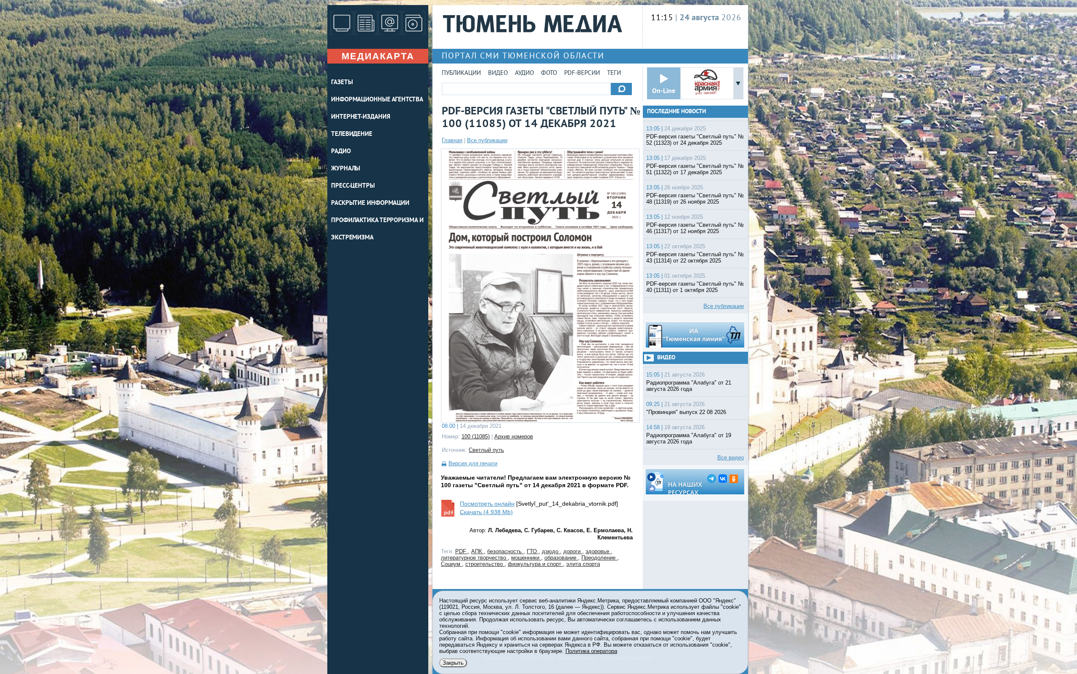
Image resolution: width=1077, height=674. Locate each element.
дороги (572, 551)
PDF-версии (582, 73)
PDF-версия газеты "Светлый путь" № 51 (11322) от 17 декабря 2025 (695, 169)
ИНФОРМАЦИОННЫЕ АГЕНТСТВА (377, 100)
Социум (451, 564)
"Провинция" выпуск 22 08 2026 (686, 412)
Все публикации (487, 140)
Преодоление (599, 558)
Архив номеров (513, 436)
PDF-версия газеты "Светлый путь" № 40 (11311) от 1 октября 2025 (695, 287)
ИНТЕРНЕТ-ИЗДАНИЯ (360, 117)
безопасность (505, 551)
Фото (549, 73)
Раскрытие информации (370, 203)
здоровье (598, 551)
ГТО (532, 551)
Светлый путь (486, 450)
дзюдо (551, 551)
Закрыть (453, 663)
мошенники (526, 558)
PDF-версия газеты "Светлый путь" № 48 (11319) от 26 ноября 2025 (695, 198)
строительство (484, 564)
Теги (614, 73)
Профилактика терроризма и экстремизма (377, 229)
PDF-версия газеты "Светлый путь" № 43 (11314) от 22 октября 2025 (695, 257)
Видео (498, 73)
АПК (477, 551)
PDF (461, 551)
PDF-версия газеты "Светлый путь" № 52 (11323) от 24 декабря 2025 (695, 139)
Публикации (461, 73)
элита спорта (583, 564)
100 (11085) (476, 436)
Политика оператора (591, 651)
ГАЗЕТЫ (342, 83)
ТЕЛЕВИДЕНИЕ (351, 134)
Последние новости (676, 111)
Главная (452, 140)
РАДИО (341, 152)
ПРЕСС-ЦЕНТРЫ (353, 186)
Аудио (524, 73)
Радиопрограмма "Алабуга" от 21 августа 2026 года (688, 385)
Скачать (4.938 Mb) (486, 512)
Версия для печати (472, 463)
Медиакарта (378, 56)
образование (561, 558)
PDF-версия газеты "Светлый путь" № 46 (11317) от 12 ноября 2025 (695, 228)
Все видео (730, 457)
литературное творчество (474, 558)
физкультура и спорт (535, 564)
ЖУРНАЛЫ (345, 169)
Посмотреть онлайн (487, 503)
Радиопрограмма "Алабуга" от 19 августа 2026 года (688, 438)
